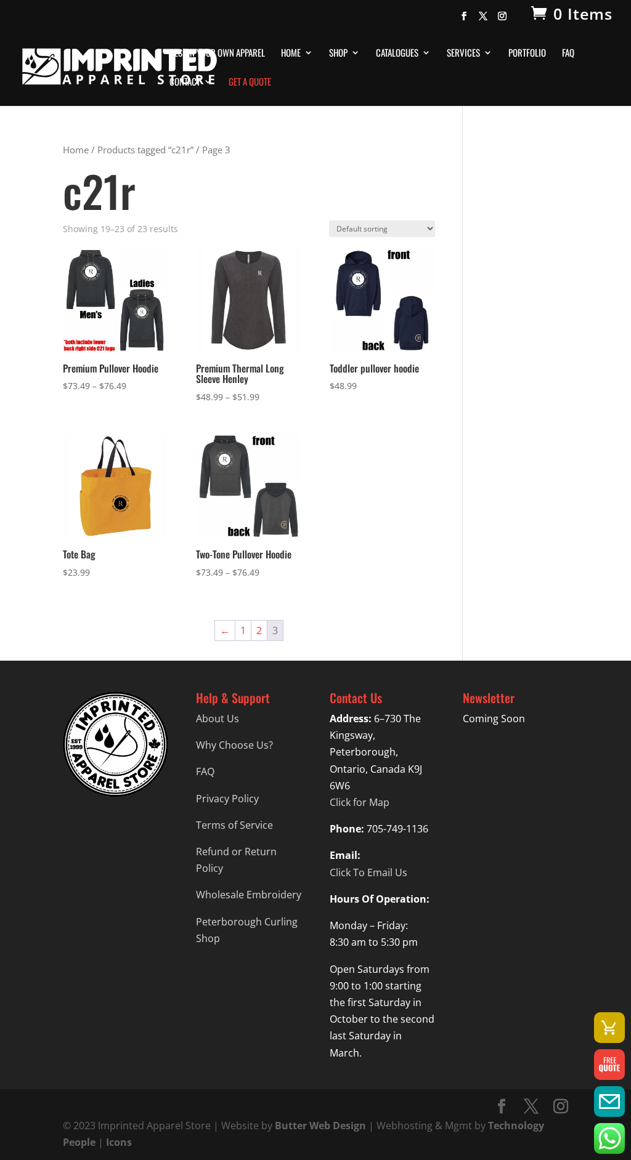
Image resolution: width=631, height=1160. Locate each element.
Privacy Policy (227, 798)
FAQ (568, 53)
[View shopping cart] (609, 1027)
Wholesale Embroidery (248, 894)
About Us (217, 718)
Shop (338, 53)
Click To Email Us (368, 872)
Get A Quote (250, 82)
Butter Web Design (320, 1125)
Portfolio (527, 53)
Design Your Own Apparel (217, 53)
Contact (184, 82)
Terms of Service (234, 825)
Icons (119, 1142)
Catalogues (397, 53)
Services (463, 53)
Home (291, 53)
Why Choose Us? (234, 745)
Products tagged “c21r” (145, 149)
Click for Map (359, 802)
